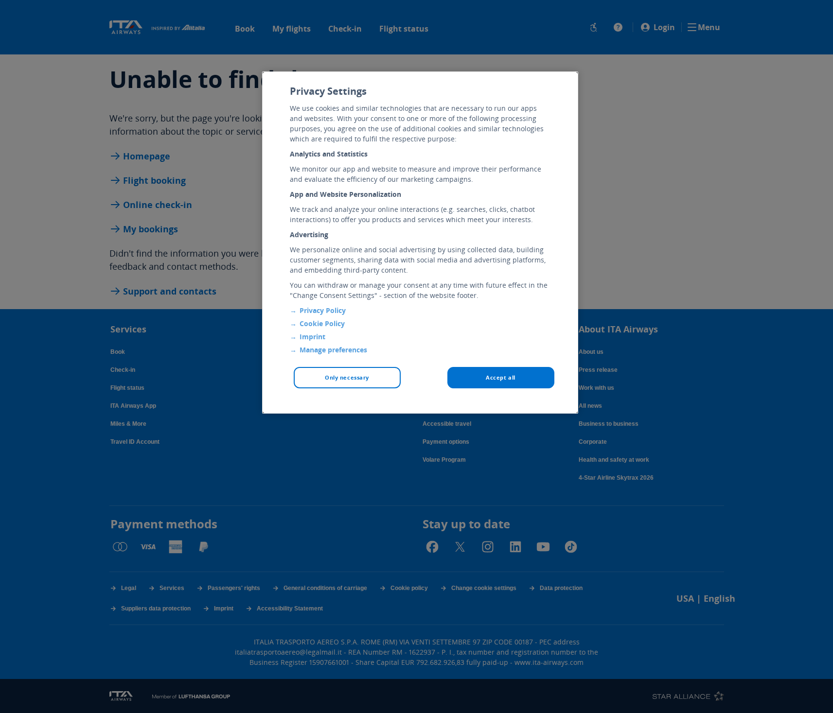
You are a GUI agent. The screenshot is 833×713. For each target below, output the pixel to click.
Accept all (500, 377)
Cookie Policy (322, 323)
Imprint (312, 336)
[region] (420, 242)
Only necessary (347, 377)
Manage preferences (333, 349)
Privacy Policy (323, 310)
